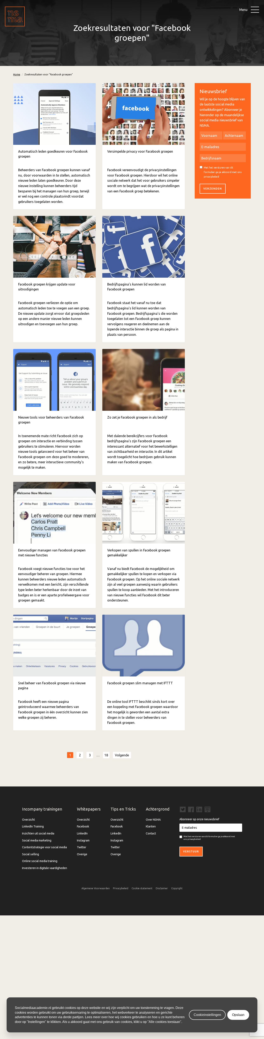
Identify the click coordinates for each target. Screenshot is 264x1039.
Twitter (81, 847)
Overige (82, 854)
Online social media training (39, 861)
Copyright (177, 888)
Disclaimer (162, 888)
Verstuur (191, 851)
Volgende (122, 755)
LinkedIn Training (33, 826)
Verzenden (212, 188)
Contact (151, 833)
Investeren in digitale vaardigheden (44, 868)
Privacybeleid (120, 888)
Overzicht (28, 819)
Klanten (151, 826)
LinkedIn (82, 833)
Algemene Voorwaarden (95, 888)
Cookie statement (142, 888)
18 (106, 755)
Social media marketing (36, 840)
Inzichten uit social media (38, 833)
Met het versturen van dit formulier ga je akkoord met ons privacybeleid (223, 172)
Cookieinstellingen (207, 1015)
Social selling (30, 854)
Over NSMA (153, 819)
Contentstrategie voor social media (44, 847)
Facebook (83, 826)
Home (16, 74)
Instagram (83, 840)
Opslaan (238, 1015)
